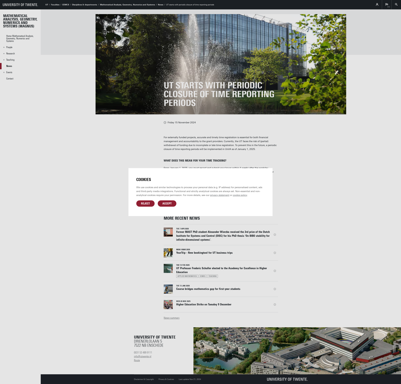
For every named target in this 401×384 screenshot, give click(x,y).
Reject (145, 203)
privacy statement (219, 195)
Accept (167, 203)
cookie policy (240, 195)
